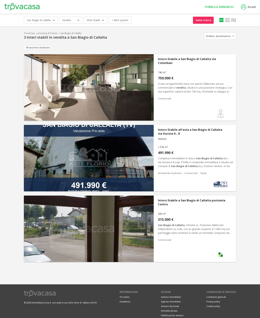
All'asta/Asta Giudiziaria (38, 47)
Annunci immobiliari (171, 297)
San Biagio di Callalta (70, 33)
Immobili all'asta (169, 310)
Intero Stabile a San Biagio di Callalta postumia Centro (191, 202)
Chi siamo (124, 297)
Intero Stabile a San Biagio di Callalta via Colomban (187, 61)
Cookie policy (213, 306)
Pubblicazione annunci (172, 315)
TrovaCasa (29, 33)
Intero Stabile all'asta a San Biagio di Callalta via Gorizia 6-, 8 (190, 132)
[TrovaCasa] (22, 7)
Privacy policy (213, 301)
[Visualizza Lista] (221, 20)
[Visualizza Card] (227, 20)
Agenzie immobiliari (171, 301)
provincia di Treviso (47, 33)
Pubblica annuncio (219, 7)
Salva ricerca (203, 20)
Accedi (252, 7)
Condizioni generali (216, 297)
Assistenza (125, 301)
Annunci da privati (170, 306)
